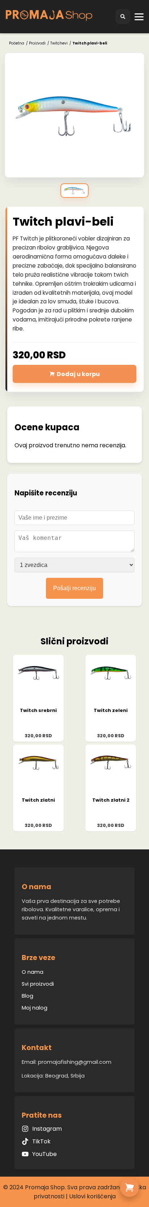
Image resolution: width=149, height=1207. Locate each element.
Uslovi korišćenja (92, 1196)
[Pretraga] (123, 16)
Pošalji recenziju (74, 588)
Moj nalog (34, 1007)
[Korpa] (129, 1187)
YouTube (44, 1154)
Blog (27, 995)
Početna (16, 43)
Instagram (47, 1129)
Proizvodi (37, 43)
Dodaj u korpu (78, 374)
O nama (32, 972)
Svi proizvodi (38, 984)
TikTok (41, 1141)
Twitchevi (59, 43)
